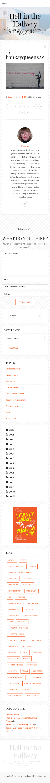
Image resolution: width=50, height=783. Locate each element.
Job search (10, 381)
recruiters (32, 665)
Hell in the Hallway (25, 19)
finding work (31, 591)
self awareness (15, 677)
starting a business (32, 683)
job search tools (16, 634)
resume (25, 671)
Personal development (15, 393)
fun (10, 597)
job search (22, 622)
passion (26, 659)
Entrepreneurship (13, 369)
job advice (28, 609)
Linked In (12, 652)
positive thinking (15, 665)
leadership (13, 646)
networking (13, 659)
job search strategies (18, 628)
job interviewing (30, 615)
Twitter (25, 689)
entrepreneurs (14, 591)
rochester (37, 671)
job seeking (36, 640)
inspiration (33, 603)
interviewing (13, 609)
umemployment (15, 696)
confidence (13, 578)
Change (33, 566)
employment (27, 585)
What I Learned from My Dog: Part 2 (20, 724)
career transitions (16, 566)
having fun (21, 597)
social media (13, 683)
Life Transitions (12, 387)
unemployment (32, 696)
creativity (27, 578)
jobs (10, 622)
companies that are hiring (19, 572)
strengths (13, 689)
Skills (8, 412)
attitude (12, 560)
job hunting (13, 615)
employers (13, 585)
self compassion (34, 677)
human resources (16, 603)
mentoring (37, 652)
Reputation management (16, 400)
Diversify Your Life (13, 714)
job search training (17, 640)
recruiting (12, 671)
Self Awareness (12, 406)
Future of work (12, 375)
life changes (27, 646)
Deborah (11, 97)
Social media (11, 418)
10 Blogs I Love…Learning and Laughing (21, 718)
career (23, 560)
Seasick (9, 721)
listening (24, 652)
